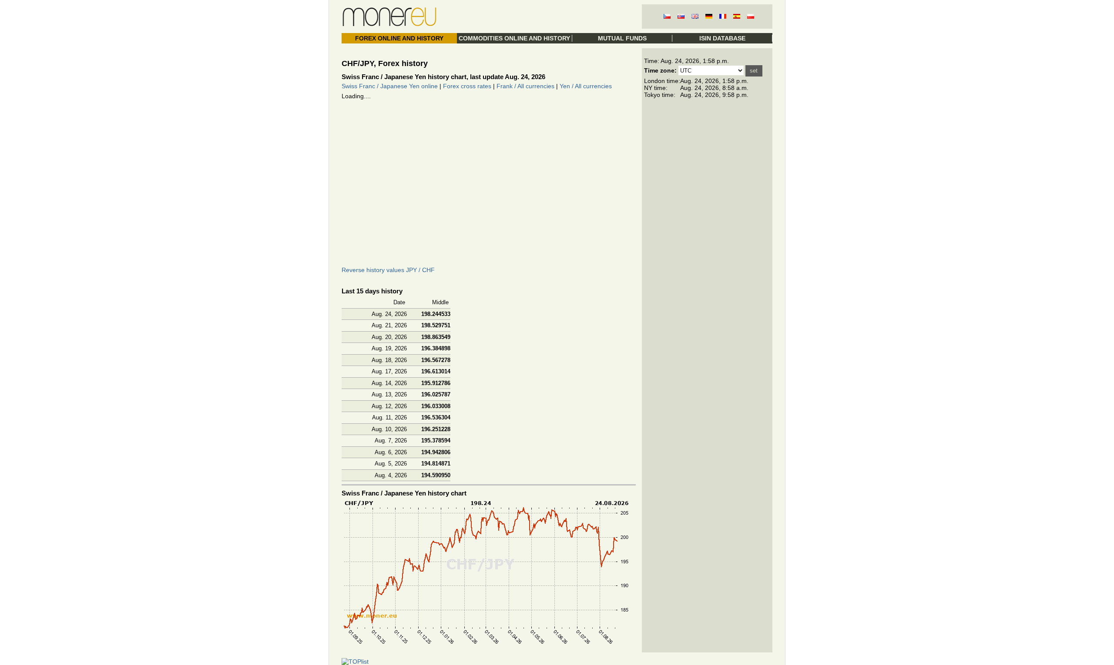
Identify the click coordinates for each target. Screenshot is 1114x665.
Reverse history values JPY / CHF (388, 269)
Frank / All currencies (525, 86)
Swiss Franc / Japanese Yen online (390, 86)
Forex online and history (399, 38)
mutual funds (622, 38)
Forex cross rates (467, 86)
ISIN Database (722, 38)
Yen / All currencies (586, 86)
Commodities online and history (514, 38)
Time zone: (660, 70)
